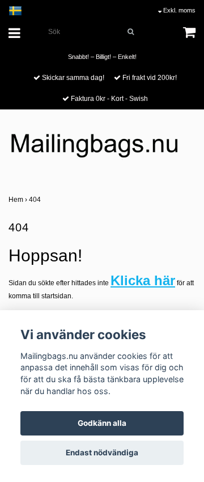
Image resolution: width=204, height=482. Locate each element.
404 (35, 200)
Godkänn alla (102, 423)
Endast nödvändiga (102, 452)
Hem (18, 200)
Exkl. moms (179, 10)
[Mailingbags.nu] (102, 150)
